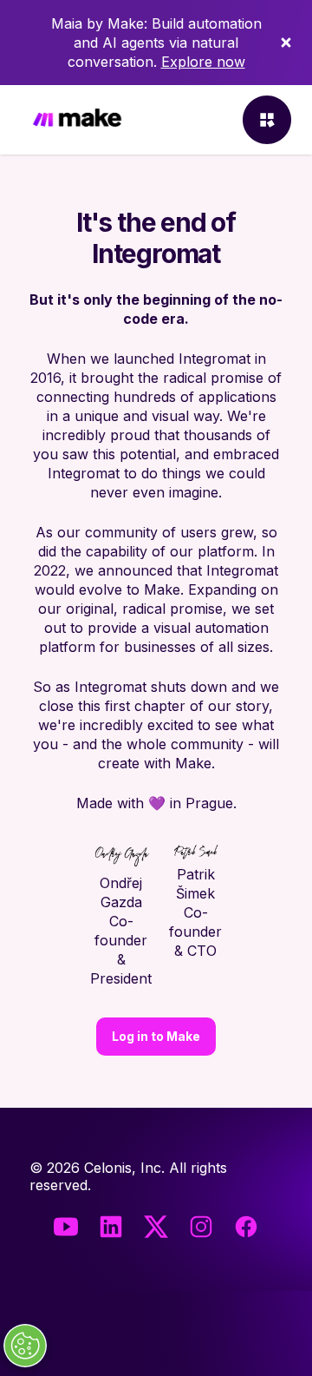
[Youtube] (66, 1227)
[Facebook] (246, 1227)
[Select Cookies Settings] (25, 1345)
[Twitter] (156, 1227)
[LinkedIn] (111, 1227)
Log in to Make (156, 1036)
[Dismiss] (286, 42)
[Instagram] (201, 1227)
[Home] (77, 120)
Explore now (203, 61)
